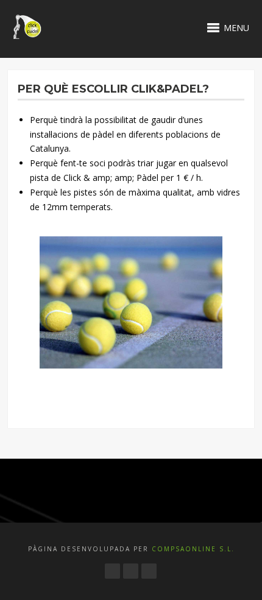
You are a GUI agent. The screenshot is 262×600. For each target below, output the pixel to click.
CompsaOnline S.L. (192, 549)
